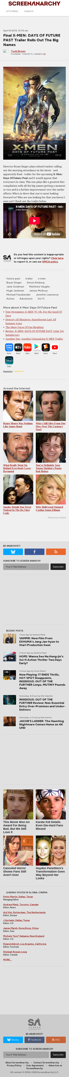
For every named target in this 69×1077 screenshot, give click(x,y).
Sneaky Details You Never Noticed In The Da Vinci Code (17, 510)
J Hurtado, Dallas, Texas (16, 920)
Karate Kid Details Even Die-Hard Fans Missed (49, 825)
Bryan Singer (14, 282)
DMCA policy (50, 261)
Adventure (26, 298)
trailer (29, 278)
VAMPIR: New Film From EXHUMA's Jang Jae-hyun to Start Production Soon (39, 641)
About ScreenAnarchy (17, 1062)
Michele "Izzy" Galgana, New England (23, 936)
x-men (42, 278)
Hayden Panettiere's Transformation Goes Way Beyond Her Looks (50, 873)
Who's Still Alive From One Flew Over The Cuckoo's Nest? (50, 426)
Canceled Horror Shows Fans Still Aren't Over (14, 872)
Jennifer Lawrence (47, 294)
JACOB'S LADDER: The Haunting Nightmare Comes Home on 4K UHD (41, 724)
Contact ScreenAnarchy (46, 1062)
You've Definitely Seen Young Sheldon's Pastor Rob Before (49, 468)
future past (13, 278)
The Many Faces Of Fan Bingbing (24, 327)
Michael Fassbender (18, 294)
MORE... (7, 959)
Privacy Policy (14, 1065)
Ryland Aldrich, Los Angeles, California (24, 944)
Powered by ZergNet (57, 518)
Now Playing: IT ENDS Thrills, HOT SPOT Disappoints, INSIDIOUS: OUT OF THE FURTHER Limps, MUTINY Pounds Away (42, 681)
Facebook (36, 1039)
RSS (57, 1039)
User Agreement (35, 1065)
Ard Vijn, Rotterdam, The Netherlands (24, 912)
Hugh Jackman (15, 290)
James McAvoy (38, 290)
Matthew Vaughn (39, 286)
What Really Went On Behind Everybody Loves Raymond (17, 468)
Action (10, 298)
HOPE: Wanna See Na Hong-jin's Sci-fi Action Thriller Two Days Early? (41, 660)
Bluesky (15, 1039)
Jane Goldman (15, 286)
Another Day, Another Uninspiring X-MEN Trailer (34, 339)
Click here (57, 258)
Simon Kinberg (35, 282)
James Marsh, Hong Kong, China (21, 928)
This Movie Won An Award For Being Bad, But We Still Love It (16, 827)
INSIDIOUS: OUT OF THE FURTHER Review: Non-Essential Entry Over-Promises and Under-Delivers (42, 704)
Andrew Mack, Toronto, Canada (20, 904)
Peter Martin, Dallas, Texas (18, 896)
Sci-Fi (41, 298)
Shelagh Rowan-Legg (15, 951)
